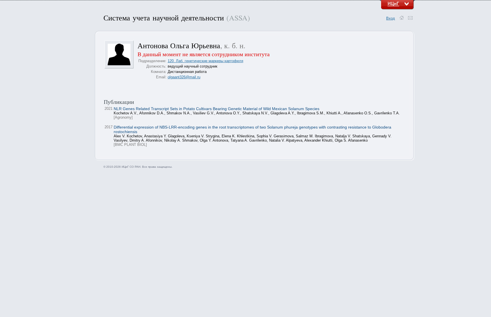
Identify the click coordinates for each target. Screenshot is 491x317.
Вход (390, 18)
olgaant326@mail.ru (184, 77)
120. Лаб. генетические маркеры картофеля (205, 61)
